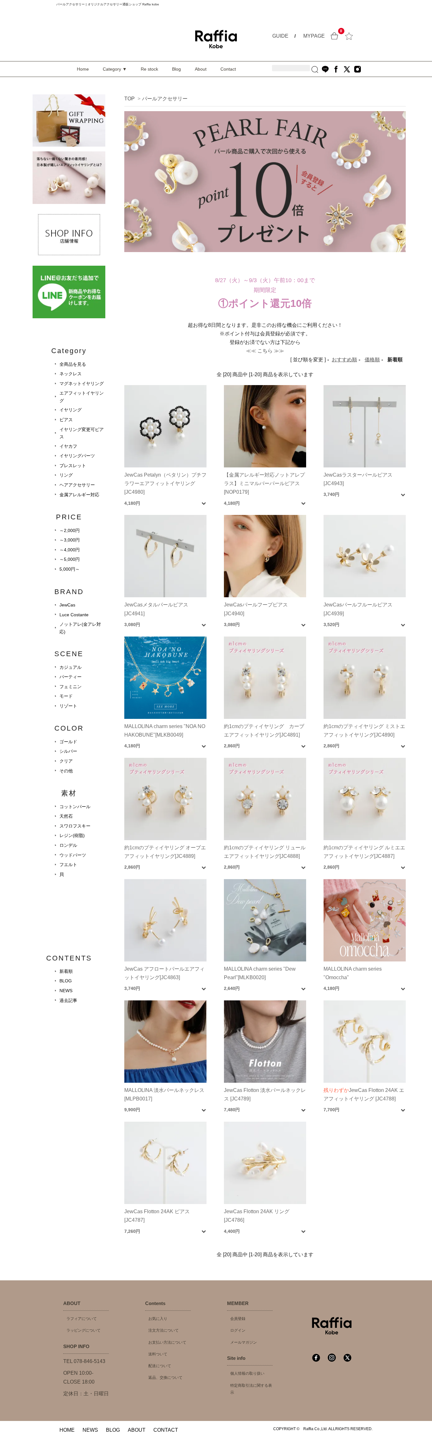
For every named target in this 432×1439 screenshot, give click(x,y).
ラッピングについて (83, 1330)
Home (83, 69)
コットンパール (74, 806)
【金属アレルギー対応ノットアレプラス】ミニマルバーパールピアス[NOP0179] (264, 483)
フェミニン (70, 686)
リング (66, 475)
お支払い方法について (167, 1342)
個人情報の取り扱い (247, 1373)
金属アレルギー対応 (79, 494)
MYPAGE (314, 36)
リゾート (68, 705)
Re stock (149, 69)
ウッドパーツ (72, 855)
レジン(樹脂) (72, 835)
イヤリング (70, 409)
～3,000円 (69, 539)
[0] (334, 35)
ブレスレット (72, 465)
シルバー (68, 751)
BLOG (65, 980)
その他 (66, 770)
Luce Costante (74, 614)
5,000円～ (69, 569)
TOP (129, 98)
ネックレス (70, 373)
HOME (67, 1430)
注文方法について (163, 1330)
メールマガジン (243, 1342)
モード (66, 696)
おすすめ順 (344, 359)
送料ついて (157, 1354)
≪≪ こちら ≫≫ (265, 350)
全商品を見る (72, 364)
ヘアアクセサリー (77, 484)
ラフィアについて (81, 1318)
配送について (159, 1366)
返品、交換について (165, 1377)
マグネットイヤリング (81, 383)
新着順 (66, 971)
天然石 (66, 816)
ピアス (66, 419)
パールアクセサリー (165, 98)
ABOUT (136, 1430)
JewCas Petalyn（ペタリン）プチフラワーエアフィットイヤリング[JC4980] (165, 483)
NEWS (65, 990)
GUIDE (280, 36)
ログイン (237, 1330)
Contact (228, 69)
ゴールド (68, 741)
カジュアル (70, 667)
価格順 (372, 359)
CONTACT (165, 1430)
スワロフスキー (74, 825)
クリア (66, 761)
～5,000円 (69, 559)
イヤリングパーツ (77, 455)
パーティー (70, 676)
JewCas (67, 604)
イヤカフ (68, 446)
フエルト (68, 864)
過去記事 (68, 1000)
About (201, 69)
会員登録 (237, 1318)
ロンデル (68, 845)
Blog (176, 69)
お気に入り (157, 1318)
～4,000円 (69, 549)
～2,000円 (69, 530)
